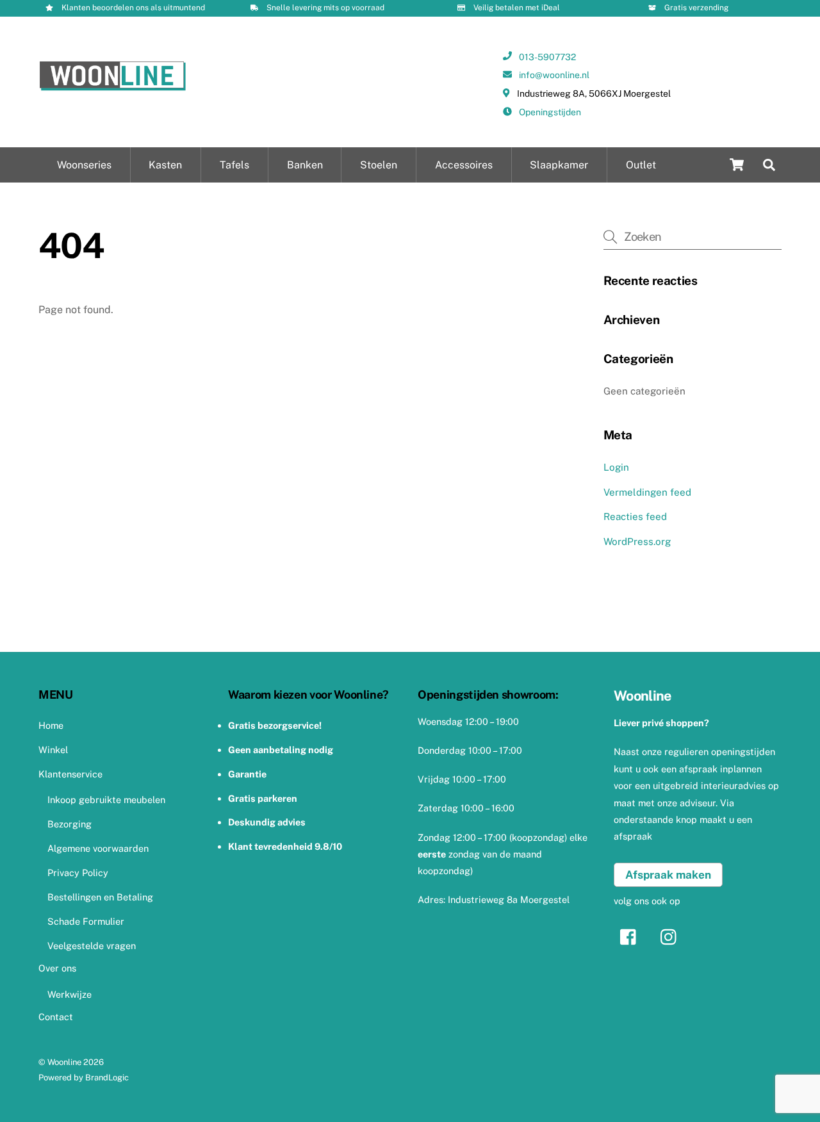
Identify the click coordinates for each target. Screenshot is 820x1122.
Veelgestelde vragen (91, 945)
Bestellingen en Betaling (100, 896)
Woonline (64, 1062)
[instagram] (671, 936)
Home (50, 725)
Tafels (234, 165)
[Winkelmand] (737, 164)
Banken (305, 165)
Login (616, 467)
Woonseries (84, 165)
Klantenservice (70, 773)
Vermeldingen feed (647, 492)
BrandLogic (107, 1077)
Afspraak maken (668, 874)
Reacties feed (635, 516)
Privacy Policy (77, 872)
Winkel (53, 749)
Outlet (641, 165)
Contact (55, 1016)
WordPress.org (637, 541)
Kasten (165, 165)
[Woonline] (112, 86)
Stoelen (378, 165)
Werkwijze (69, 994)
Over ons (57, 968)
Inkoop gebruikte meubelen (106, 799)
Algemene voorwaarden (98, 848)
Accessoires (464, 165)
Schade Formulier (85, 921)
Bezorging (69, 823)
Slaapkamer (559, 165)
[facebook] (631, 936)
